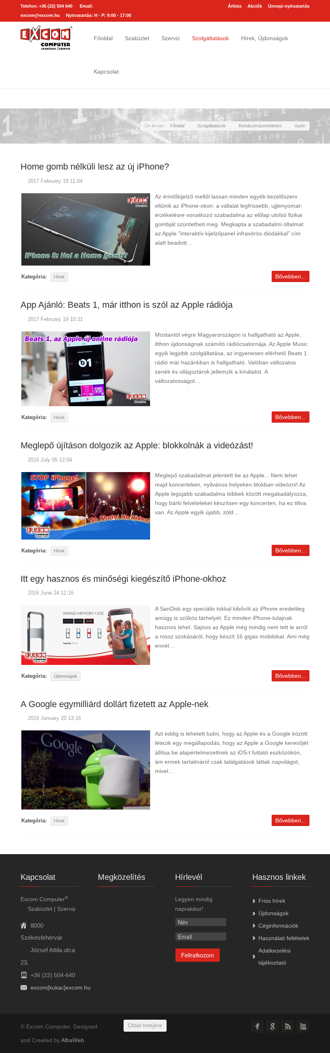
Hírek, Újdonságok (264, 38)
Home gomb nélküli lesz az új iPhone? (95, 167)
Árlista (234, 6)
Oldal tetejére (145, 1025)
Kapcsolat (106, 71)
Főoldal (103, 38)
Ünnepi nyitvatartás (288, 6)
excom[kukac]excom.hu (61, 987)
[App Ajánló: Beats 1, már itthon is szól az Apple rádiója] (85, 368)
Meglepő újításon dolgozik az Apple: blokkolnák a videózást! (137, 445)
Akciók (255, 6)
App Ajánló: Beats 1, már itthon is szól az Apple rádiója (127, 305)
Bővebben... (290, 276)
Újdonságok (65, 676)
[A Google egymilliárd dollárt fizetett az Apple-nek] (85, 770)
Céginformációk (278, 925)
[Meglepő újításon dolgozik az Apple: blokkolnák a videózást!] (85, 505)
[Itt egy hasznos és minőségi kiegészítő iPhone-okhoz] (85, 634)
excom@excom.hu (40, 15)
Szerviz (170, 38)
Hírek (59, 276)
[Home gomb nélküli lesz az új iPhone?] (85, 229)
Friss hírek (271, 901)
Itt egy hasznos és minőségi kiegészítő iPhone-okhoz (123, 579)
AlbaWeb (72, 1040)
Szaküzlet (137, 38)
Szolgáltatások (210, 38)
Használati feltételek (283, 938)
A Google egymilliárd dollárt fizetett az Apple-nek (114, 704)
